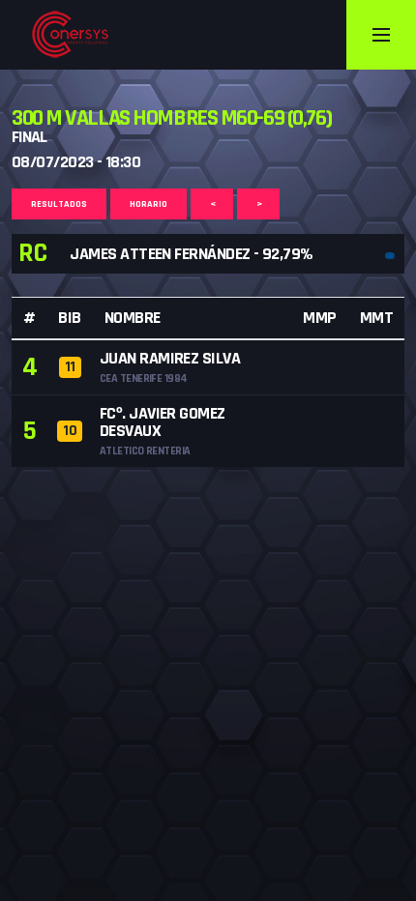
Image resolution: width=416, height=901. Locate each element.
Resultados (59, 204)
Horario (148, 204)
